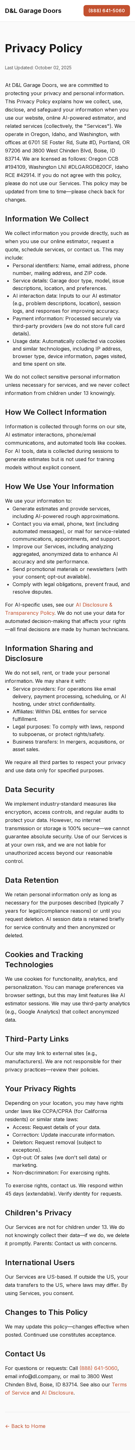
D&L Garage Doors (33, 10)
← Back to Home (25, 1426)
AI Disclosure (57, 1393)
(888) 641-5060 (107, 10)
